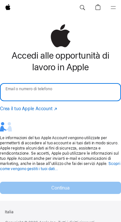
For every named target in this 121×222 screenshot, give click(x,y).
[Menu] (113, 7)
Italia (9, 212)
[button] (82, 7)
